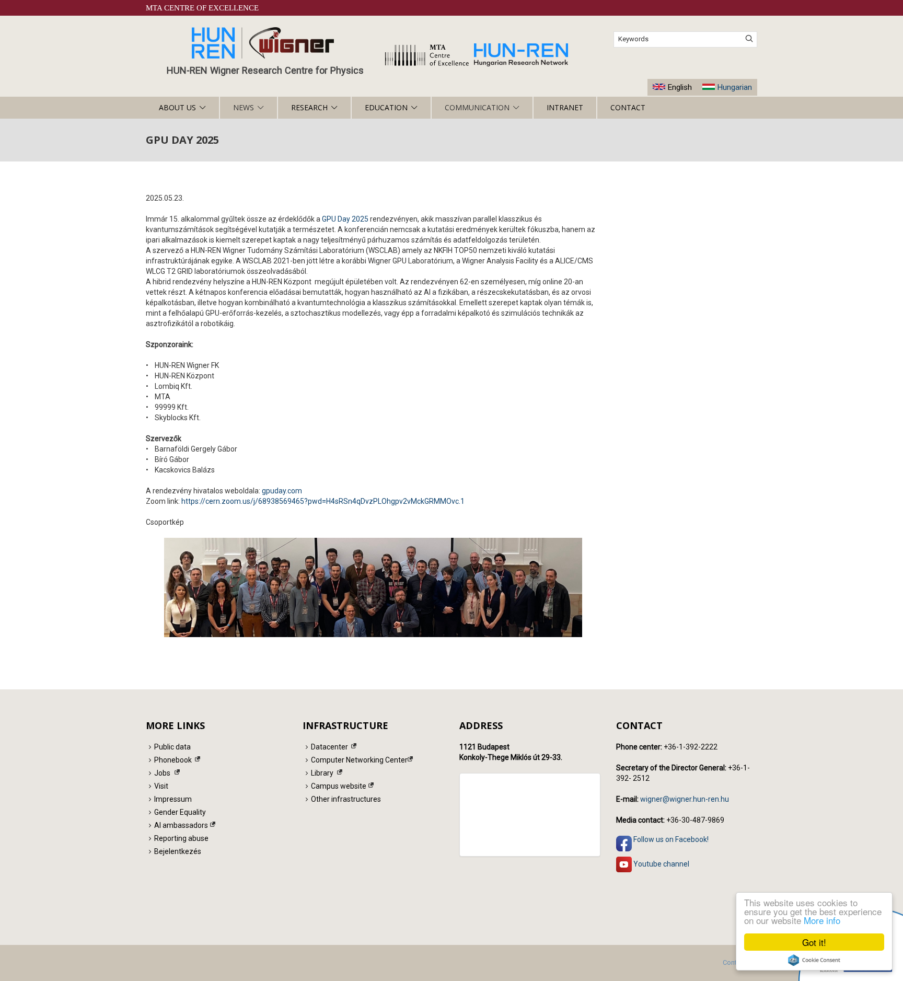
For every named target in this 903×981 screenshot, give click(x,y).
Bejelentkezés (177, 851)
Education (386, 107)
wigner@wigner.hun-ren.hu (684, 799)
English (679, 87)
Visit (161, 786)
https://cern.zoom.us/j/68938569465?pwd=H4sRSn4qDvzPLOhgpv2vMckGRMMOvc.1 (323, 501)
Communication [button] (477, 107)
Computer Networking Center (359, 760)
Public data (172, 747)
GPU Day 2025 (345, 219)
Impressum (173, 799)
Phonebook (173, 760)
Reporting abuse (181, 838)
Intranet (565, 107)
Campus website (338, 786)
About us (177, 107)
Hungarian (734, 87)
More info (822, 920)
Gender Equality (180, 812)
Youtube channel (660, 863)
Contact (627, 107)
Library (322, 773)
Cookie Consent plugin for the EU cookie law (814, 960)
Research (309, 107)
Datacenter (329, 747)
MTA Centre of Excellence (202, 8)
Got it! (814, 942)
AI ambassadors (181, 825)
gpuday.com (282, 491)
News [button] (243, 107)
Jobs (162, 773)
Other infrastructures (346, 799)
